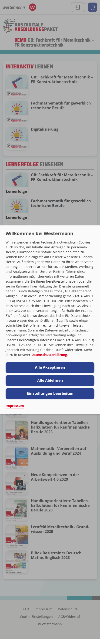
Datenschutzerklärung (49, 354)
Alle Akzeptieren (50, 367)
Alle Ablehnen (50, 380)
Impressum (15, 405)
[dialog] (50, 319)
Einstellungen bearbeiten (50, 393)
